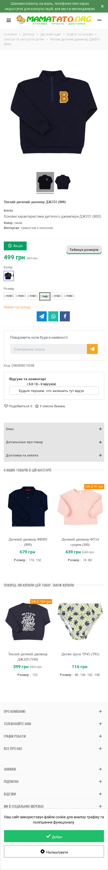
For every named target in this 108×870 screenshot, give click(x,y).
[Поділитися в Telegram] (42, 316)
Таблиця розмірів (84, 250)
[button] (54, 429)
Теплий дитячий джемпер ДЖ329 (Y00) (27, 656)
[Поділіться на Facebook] (65, 316)
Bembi (8, 210)
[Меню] (8, 20)
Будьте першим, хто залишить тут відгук (52, 390)
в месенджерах (82, 9)
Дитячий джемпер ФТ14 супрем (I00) (80, 542)
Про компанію (14, 711)
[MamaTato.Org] (54, 20)
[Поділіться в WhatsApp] (53, 316)
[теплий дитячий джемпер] (63, 183)
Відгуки (10, 793)
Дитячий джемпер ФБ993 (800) (28, 542)
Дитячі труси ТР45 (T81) (80, 654)
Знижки (10, 769)
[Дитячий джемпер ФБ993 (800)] (28, 506)
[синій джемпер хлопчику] (45, 183)
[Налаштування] (99, 20)
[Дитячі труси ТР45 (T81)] (80, 621)
